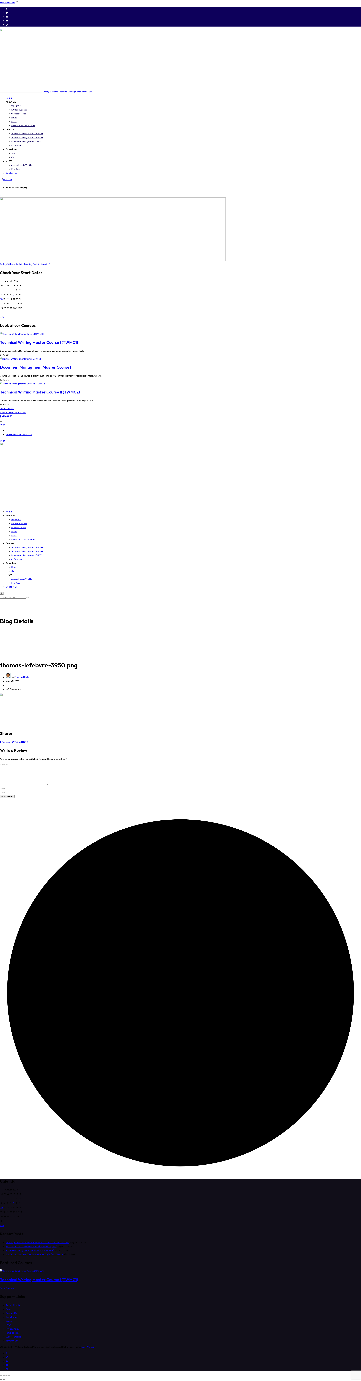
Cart (13, 157)
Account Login (13, 1305)
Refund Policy (12, 1332)
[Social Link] (6, 8)
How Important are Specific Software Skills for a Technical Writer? (37, 1242)
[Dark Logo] (21, 91)
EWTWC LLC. (88, 1346)
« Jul (2, 317)
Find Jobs (15, 169)
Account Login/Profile (21, 165)
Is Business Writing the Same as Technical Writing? (30, 1250)
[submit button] (28, 597)
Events (9, 1320)
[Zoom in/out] (1, 1375)
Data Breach (12, 1317)
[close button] (2, 593)
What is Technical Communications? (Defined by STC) (31, 1246)
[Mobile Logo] (21, 505)
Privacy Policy (12, 1328)
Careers (10, 1309)
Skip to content (7, 2)
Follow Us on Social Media (23, 125)
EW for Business (19, 109)
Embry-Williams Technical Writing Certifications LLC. (68, 91)
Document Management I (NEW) (26, 141)
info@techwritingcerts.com (13, 412)
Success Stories (18, 113)
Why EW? (16, 105)
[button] (1, 421)
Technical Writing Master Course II (27, 137)
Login (2, 424)
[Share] (6, 1375)
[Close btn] (1, 195)
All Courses (16, 145)
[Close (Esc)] (9, 1375)
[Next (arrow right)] (4, 1379)
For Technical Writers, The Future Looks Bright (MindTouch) (34, 1254)
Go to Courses (7, 408)
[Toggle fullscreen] (4, 1375)
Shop (13, 153)
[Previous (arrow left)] (1, 1379)
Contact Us (11, 172)
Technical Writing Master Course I (27, 133)
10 (1, 299)
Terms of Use (12, 1340)
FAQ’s (13, 121)
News (14, 117)
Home (9, 97)
